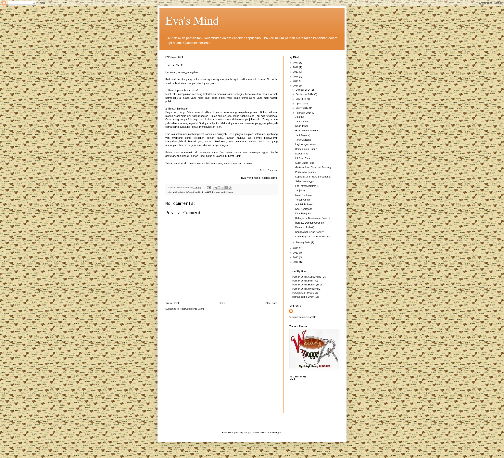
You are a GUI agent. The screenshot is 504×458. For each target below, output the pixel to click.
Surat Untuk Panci (305, 163)
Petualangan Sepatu (303, 292)
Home (222, 303)
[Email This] (215, 188)
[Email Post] (208, 187)
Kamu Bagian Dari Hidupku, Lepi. (313, 236)
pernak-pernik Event (303, 296)
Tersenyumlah (302, 199)
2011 (296, 257)
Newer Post (172, 303)
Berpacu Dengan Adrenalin (309, 222)
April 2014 (301, 103)
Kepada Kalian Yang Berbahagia (313, 176)
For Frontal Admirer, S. (307, 186)
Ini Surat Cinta (302, 158)
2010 (296, 262)
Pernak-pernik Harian (222, 192)
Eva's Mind (192, 20)
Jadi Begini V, (302, 135)
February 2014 (304, 112)
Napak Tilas (301, 153)
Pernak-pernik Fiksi (302, 280)
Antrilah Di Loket (304, 204)
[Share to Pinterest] (230, 188)
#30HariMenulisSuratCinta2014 (188, 192)
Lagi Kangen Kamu (305, 144)
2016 (296, 76)
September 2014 (305, 94)
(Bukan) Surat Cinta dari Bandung (313, 167)
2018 (296, 67)
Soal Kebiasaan (303, 209)
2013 (296, 248)
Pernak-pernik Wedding (305, 288)
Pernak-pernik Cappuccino (306, 276)
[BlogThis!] (219, 188)
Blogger (277, 432)
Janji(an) (300, 190)
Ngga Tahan (302, 126)
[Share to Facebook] (226, 188)
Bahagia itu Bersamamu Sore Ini (312, 218)
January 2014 (303, 242)
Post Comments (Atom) (192, 309)
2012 (296, 252)
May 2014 (301, 99)
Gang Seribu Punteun (307, 130)
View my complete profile (302, 317)
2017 (296, 72)
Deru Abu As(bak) (304, 227)
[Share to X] (223, 188)
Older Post (271, 303)
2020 (296, 62)
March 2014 (302, 108)
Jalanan (299, 116)
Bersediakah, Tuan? (306, 149)
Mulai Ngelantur (303, 195)
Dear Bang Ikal (303, 213)
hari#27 (207, 192)
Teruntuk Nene (303, 139)
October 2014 (303, 89)
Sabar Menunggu (304, 181)
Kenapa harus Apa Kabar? (309, 232)
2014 (296, 85)
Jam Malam (301, 121)
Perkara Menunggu (305, 172)
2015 (296, 81)
